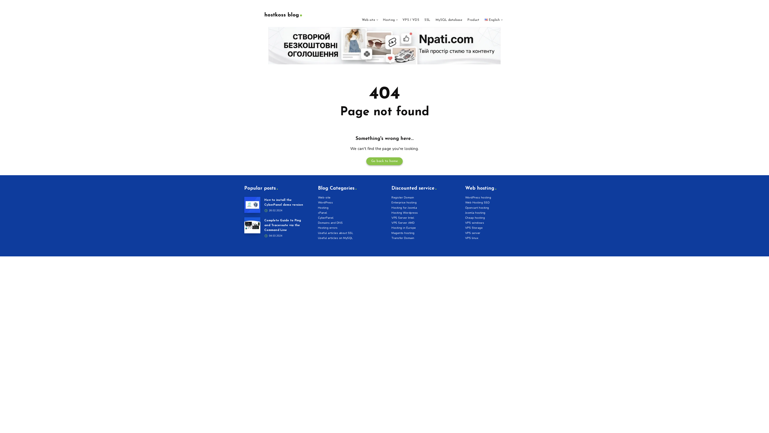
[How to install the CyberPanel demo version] (252, 205)
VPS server (472, 233)
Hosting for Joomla (404, 208)
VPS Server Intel (403, 218)
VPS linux (471, 238)
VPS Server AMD (403, 223)
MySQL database (449, 20)
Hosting (389, 20)
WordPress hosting (478, 197)
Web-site (368, 20)
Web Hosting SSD (477, 202)
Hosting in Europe (404, 228)
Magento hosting (403, 233)
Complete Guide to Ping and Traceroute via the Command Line (282, 225)
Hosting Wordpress (405, 213)
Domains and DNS (330, 223)
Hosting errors (328, 228)
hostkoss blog (281, 15)
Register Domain (403, 197)
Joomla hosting (475, 213)
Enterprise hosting (404, 202)
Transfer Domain (403, 238)
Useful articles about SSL (335, 233)
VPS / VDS (411, 20)
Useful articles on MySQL (335, 238)
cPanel (322, 213)
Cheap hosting (475, 218)
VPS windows (474, 223)
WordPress (325, 202)
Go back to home (384, 161)
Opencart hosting (477, 208)
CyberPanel (326, 218)
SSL (427, 20)
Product (473, 20)
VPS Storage (474, 228)
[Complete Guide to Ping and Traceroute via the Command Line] (252, 225)
